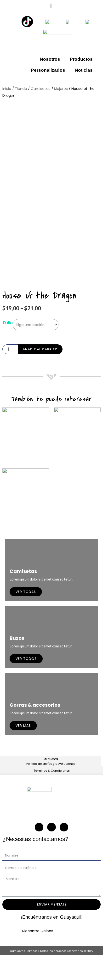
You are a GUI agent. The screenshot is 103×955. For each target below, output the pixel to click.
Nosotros (50, 59)
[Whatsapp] (51, 827)
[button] (51, 114)
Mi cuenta (51, 759)
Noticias (84, 70)
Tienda (21, 88)
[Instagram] (39, 827)
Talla (7, 323)
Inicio (6, 88)
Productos (81, 59)
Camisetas (41, 88)
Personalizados (48, 70)
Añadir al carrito (40, 349)
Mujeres (61, 88)
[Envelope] (64, 827)
